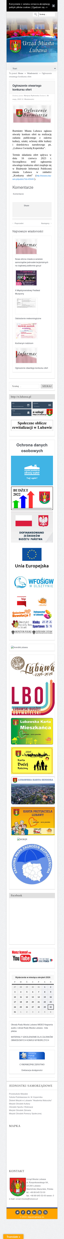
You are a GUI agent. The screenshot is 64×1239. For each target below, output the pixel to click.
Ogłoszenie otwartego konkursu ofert (31, 367)
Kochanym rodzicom (24, 343)
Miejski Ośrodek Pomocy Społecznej (25, 1113)
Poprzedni (17, 223)
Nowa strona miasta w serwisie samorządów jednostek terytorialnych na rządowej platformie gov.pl (31, 262)
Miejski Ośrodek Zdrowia (20, 1110)
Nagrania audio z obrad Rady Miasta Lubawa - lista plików (32, 1028)
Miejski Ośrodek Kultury (19, 1104)
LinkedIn (34, 1212)
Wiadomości (32, 73)
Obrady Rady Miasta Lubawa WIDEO (27, 1025)
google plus (28, 1212)
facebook (23, 1212)
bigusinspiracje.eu (36, 1217)
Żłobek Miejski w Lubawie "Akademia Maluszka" (30, 1100)
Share (26, 205)
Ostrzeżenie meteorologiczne (28, 318)
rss (45, 1212)
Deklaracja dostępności (32, 1070)
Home (20, 73)
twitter (17, 1212)
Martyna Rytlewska (31, 95)
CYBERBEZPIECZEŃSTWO (32, 1064)
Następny (46, 223)
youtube (40, 1212)
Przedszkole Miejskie (18, 1094)
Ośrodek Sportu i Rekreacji (21, 1107)
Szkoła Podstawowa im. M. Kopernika (26, 1097)
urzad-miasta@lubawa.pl (27, 1199)
